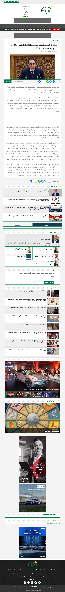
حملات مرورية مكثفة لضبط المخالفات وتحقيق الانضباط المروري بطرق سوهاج (28, 30)
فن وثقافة (29, 570)
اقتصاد (9, 570)
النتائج (46, 282)
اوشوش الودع (25, 573)
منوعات (31, 576)
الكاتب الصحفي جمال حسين (19, 248)
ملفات (45, 570)
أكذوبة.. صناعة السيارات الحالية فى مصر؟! (44, 264)
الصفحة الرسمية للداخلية (20, 250)
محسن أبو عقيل (47, 236)
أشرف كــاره (51, 248)
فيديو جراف (24, 576)
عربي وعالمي (47, 573)
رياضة (14, 570)
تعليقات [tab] (17, 225)
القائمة (8, 26)
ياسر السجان (23, 255)
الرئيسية (56, 570)
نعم (52, 276)
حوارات (32, 573)
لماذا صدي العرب (31, 590)
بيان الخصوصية (38, 590)
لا (52, 279)
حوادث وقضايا (22, 570)
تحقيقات (39, 573)
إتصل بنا (26, 590)
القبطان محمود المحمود (48, 255)
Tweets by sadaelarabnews (53, 523)
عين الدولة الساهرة (21, 256)
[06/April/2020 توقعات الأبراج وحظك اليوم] (32, 418)
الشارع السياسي (38, 570)
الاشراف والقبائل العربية (14, 573)
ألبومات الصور (54, 359)
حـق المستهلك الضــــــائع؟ (46, 250)
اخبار (51, 570)
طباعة (7, 81)
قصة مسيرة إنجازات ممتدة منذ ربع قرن (44, 256)
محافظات (54, 573)
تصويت (52, 282)
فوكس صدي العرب (40, 576)
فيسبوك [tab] (47, 225)
